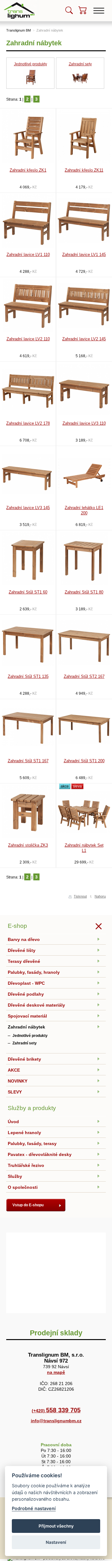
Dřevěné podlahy (26, 994)
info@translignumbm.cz (56, 1420)
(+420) (56, 1410)
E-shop (17, 926)
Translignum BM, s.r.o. (19, 2)
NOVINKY (17, 1080)
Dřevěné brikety (24, 1059)
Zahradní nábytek (49, 30)
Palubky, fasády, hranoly (34, 972)
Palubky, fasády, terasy (32, 1143)
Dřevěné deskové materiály (36, 1005)
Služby (15, 1176)
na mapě (56, 1372)
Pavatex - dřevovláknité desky (40, 1154)
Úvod (13, 1121)
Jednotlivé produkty (30, 64)
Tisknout (80, 896)
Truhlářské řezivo (26, 1165)
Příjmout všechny (56, 1525)
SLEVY (15, 1091)
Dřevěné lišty (21, 950)
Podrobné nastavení (34, 1508)
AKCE (14, 1070)
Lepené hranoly (24, 1132)
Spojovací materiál (27, 1015)
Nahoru (100, 896)
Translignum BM (18, 30)
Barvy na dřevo (24, 939)
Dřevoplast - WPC (26, 983)
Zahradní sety (80, 64)
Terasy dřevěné (24, 961)
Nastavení (56, 1542)
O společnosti (23, 1187)
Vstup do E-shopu (28, 1205)
